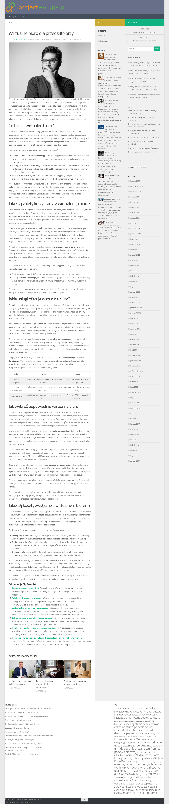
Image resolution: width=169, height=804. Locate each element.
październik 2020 (136, 371)
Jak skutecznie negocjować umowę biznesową (21, 712)
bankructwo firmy (138, 711)
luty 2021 (133, 350)
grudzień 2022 (135, 234)
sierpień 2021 (135, 318)
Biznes (12, 23)
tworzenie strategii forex (127, 783)
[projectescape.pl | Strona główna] (35, 7)
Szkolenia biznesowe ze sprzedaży (27, 598)
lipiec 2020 (134, 387)
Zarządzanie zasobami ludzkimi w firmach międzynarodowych (109, 202)
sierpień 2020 (135, 382)
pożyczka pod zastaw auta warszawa (136, 772)
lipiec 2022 (134, 260)
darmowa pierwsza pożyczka (131, 733)
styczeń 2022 (135, 292)
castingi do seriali (132, 721)
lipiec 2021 (134, 324)
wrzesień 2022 (135, 250)
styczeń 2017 (135, 461)
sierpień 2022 (135, 255)
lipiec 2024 (134, 202)
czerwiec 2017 (135, 435)
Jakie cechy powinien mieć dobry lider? (142, 152)
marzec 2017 (135, 450)
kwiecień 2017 (135, 445)
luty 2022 (133, 287)
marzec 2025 (135, 197)
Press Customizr (31, 802)
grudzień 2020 (135, 361)
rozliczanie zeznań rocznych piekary (137, 775)
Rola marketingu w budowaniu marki (18, 720)
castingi (116, 721)
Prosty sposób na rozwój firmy (25, 588)
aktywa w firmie (122, 708)
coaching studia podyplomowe (141, 724)
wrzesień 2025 (135, 192)
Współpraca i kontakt (17, 16)
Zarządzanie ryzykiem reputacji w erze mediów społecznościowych (29, 736)
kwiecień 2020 (135, 403)
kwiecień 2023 (135, 213)
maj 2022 (133, 271)
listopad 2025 (135, 181)
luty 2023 (133, 223)
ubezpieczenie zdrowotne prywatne (135, 788)
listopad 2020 (135, 366)
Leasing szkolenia (144, 758)
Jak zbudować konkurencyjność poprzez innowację (23, 724)
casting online (140, 721)
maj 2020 (133, 398)
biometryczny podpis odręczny (142, 717)
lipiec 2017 (134, 429)
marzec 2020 (135, 408)
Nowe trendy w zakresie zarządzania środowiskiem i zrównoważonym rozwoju (47, 638)
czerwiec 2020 (135, 392)
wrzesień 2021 (135, 313)
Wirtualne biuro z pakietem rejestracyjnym (31, 608)
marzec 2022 (135, 281)
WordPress (15, 802)
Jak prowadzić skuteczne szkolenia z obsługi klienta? (23, 744)
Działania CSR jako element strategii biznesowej (22, 754)
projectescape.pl (20, 39)
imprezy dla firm (136, 742)
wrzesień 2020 (135, 376)
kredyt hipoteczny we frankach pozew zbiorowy (138, 750)
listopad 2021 (135, 302)
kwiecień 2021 (135, 339)
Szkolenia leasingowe (144, 780)
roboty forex (140, 774)
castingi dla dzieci (123, 721)
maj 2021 (133, 334)
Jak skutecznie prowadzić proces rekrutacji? (143, 137)
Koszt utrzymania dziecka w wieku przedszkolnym (110, 57)
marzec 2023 (135, 218)
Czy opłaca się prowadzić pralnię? (17, 732)
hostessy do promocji (131, 736)
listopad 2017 (135, 424)
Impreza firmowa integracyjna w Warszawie (143, 148)
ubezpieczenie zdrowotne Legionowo (135, 785)
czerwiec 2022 (135, 266)
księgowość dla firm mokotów (142, 755)
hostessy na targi (151, 736)
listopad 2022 (135, 239)
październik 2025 (136, 186)
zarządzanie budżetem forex (139, 793)
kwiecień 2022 (135, 276)
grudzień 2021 (135, 297)
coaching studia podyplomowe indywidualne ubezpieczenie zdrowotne (138, 728)
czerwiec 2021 (135, 329)
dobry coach (155, 733)
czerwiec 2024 (135, 207)
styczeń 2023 (135, 229)
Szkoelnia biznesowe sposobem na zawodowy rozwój (108, 103)
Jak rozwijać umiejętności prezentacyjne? (19, 740)
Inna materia (104, 41)
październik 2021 (136, 308)
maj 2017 (133, 440)
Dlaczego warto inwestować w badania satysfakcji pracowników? (28, 708)
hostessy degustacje (119, 736)
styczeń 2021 (135, 355)
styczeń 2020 (135, 419)
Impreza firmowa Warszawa (132, 739)
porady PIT (124, 770)
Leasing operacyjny (124, 758)
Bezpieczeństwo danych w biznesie (17, 728)
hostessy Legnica (141, 736)
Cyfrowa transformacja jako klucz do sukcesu (32, 618)
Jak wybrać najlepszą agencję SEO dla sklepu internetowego (26, 716)
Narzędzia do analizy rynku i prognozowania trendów (35, 628)
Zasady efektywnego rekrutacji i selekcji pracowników (44, 684)
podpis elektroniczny (143, 761)
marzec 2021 (135, 345)
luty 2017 (133, 456)
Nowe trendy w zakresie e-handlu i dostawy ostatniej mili (109, 80)
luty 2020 (133, 413)
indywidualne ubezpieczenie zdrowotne (138, 744)
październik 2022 (136, 244)
